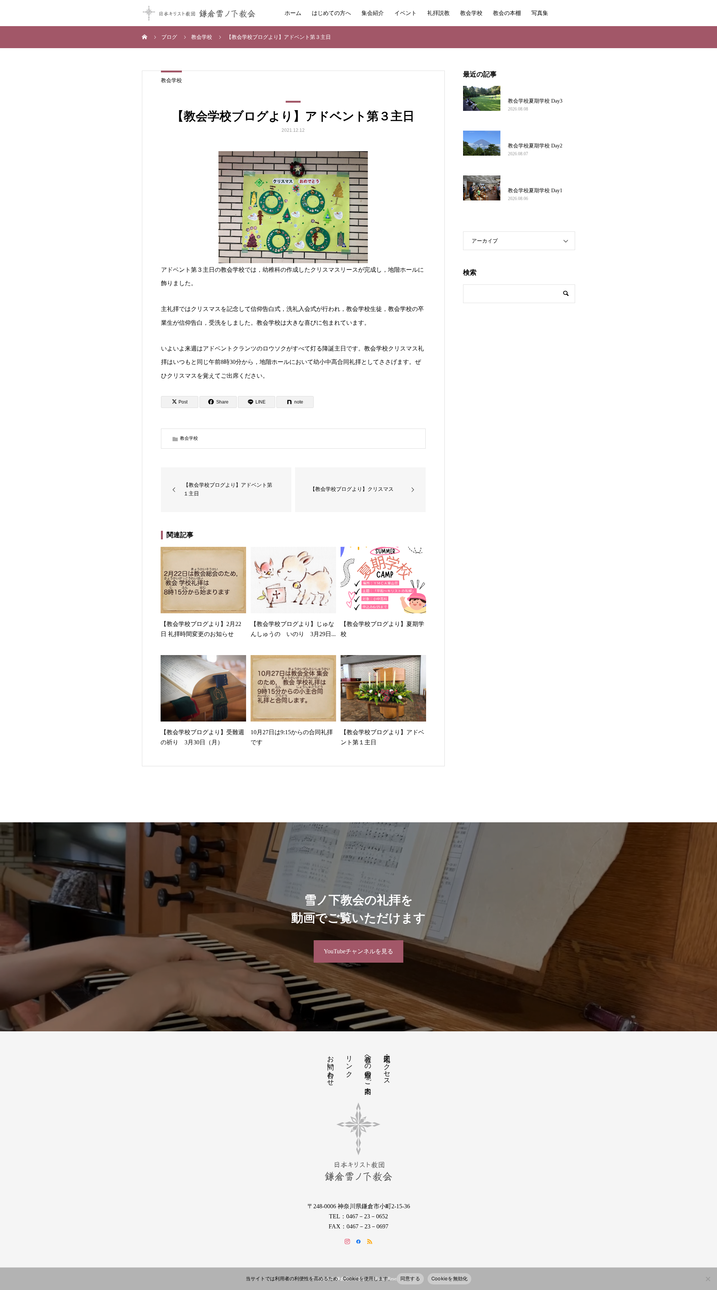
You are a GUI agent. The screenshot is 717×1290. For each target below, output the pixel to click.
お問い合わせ (330, 1066)
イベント (405, 13)
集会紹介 (372, 13)
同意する (410, 1278)
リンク (349, 1062)
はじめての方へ (331, 13)
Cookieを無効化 (449, 1278)
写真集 (539, 13)
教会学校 (471, 13)
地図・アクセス (387, 1066)
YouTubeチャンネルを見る (358, 951)
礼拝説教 (438, 13)
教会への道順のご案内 (368, 1066)
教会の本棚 (507, 13)
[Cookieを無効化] (707, 1279)
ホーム (293, 13)
